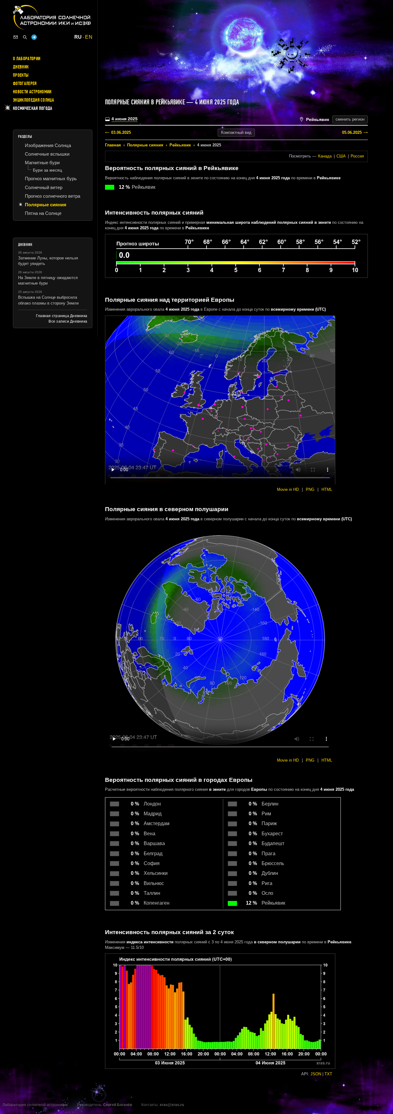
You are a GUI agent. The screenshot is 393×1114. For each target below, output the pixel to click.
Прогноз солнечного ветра (52, 196)
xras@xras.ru (172, 1105)
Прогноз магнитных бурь (51, 178)
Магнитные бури (42, 162)
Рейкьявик (180, 145)
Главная (113, 145)
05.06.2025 (352, 132)
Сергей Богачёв (117, 1105)
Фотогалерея (25, 83)
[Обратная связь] (15, 37)
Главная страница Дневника (61, 316)
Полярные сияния (145, 145)
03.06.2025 (121, 132)
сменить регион (350, 119)
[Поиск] (25, 37)
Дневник (21, 67)
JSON (315, 1074)
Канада (325, 156)
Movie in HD (288, 489)
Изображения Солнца (48, 145)
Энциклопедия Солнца (33, 100)
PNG (310, 489)
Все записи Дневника (68, 321)
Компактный (236, 132)
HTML (326, 489)
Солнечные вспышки (47, 154)
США (341, 156)
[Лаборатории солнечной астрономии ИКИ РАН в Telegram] (34, 37)
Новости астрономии (32, 92)
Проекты (21, 75)
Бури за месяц (47, 170)
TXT (328, 1074)
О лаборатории (26, 59)
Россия (357, 156)
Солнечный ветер (43, 187)
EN (88, 37)
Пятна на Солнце (43, 213)
